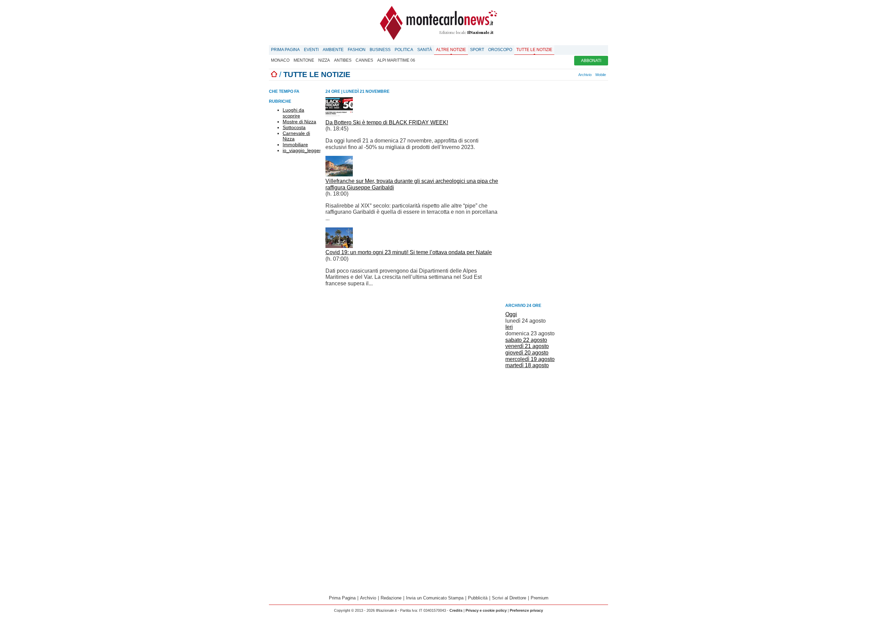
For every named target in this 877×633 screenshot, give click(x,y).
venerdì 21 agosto (527, 346)
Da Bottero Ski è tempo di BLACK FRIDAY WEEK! (386, 122)
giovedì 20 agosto (526, 353)
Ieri (509, 327)
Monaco (280, 60)
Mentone (304, 60)
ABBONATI (591, 60)
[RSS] (566, 75)
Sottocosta (294, 127)
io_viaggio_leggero (303, 150)
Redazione (391, 597)
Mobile (600, 75)
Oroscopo (500, 49)
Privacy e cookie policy (486, 610)
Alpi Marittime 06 (396, 60)
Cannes (364, 60)
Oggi (511, 314)
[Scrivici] (574, 75)
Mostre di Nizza (299, 121)
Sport (477, 49)
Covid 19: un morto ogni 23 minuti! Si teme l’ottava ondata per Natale (408, 252)
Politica (404, 49)
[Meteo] (570, 75)
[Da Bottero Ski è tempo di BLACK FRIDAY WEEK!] (339, 116)
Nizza (324, 60)
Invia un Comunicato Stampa (435, 597)
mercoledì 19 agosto (530, 359)
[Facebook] (555, 75)
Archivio (585, 75)
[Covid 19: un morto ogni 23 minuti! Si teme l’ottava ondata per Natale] (339, 246)
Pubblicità (477, 597)
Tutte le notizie (534, 49)
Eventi (311, 49)
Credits (455, 610)
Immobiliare (295, 144)
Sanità (424, 49)
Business (380, 49)
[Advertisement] (556, 193)
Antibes (342, 60)
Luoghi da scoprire (293, 113)
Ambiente (333, 49)
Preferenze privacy (526, 610)
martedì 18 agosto (527, 365)
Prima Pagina (285, 49)
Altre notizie (451, 49)
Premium (539, 597)
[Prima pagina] (274, 74)
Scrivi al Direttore (509, 597)
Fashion (357, 49)
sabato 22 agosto (526, 340)
